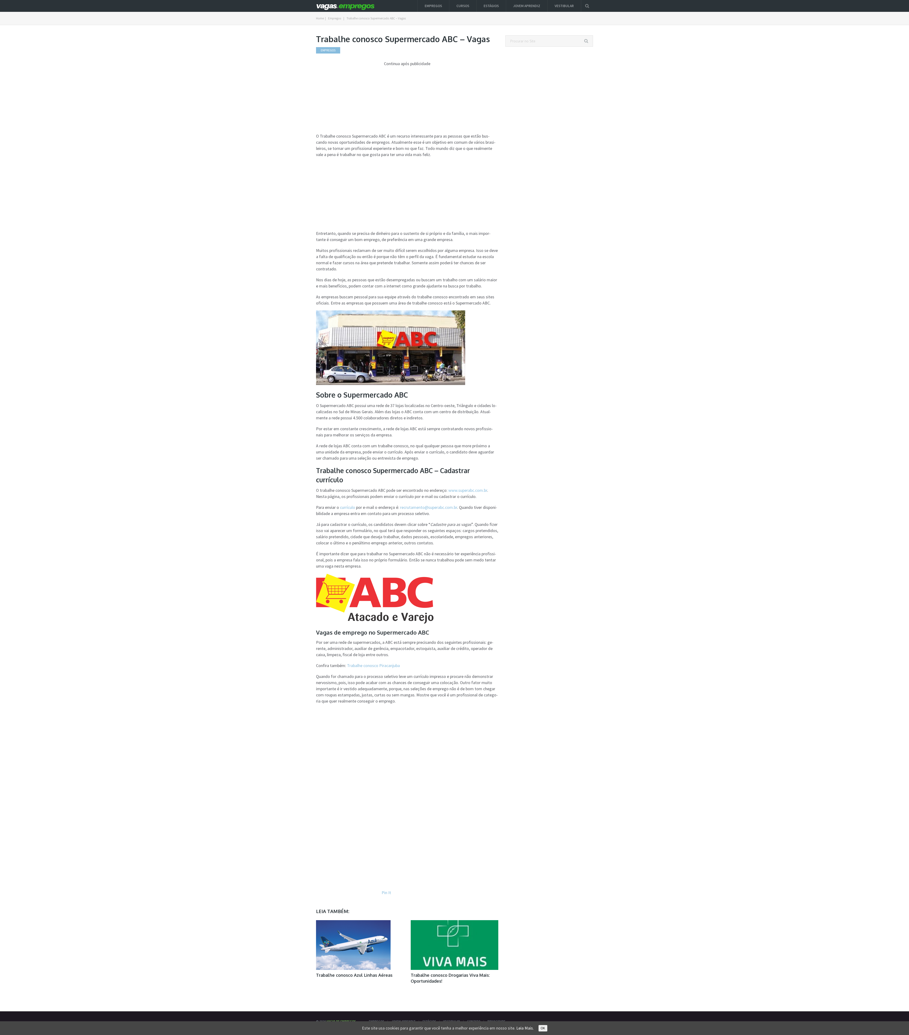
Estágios (491, 6)
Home (320, 18)
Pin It (386, 892)
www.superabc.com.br (467, 490)
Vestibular (564, 6)
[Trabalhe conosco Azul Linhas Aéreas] (353, 945)
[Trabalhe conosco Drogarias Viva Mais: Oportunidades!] (454, 945)
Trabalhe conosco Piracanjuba (373, 665)
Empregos (433, 6)
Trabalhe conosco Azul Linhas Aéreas (354, 975)
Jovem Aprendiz (526, 6)
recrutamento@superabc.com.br (428, 507)
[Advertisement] (407, 100)
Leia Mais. (525, 1028)
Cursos (462, 6)
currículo (347, 507)
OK (543, 1028)
